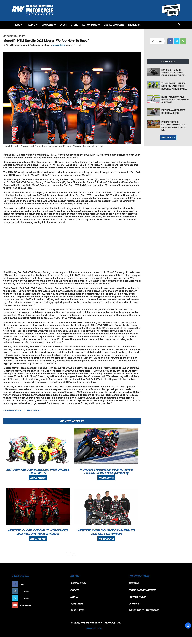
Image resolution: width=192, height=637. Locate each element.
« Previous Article (12, 410)
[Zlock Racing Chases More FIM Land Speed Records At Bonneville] (153, 85)
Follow (60, 591)
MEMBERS (134, 24)
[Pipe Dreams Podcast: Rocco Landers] (153, 112)
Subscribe (59, 605)
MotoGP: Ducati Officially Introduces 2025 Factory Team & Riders (37, 532)
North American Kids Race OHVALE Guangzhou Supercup (175, 99)
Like (62, 584)
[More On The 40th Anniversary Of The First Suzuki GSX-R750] (153, 72)
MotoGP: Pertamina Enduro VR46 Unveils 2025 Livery (37, 471)
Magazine (47, 24)
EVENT (63, 24)
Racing (31, 24)
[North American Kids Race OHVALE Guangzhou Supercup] (153, 99)
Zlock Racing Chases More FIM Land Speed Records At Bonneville (174, 86)
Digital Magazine (114, 24)
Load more (167, 137)
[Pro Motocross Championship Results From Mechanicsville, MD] (153, 124)
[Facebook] (170, 41)
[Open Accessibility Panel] (188, 625)
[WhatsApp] (183, 41)
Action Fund (89, 24)
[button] (179, 24)
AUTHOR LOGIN (94, 628)
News (17, 24)
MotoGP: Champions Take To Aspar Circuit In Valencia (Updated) (106, 471)
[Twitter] (176, 41)
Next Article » (34, 410)
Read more (37, 477)
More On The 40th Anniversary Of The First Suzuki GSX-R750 (173, 72)
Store (74, 24)
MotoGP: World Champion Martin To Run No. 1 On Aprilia (106, 532)
